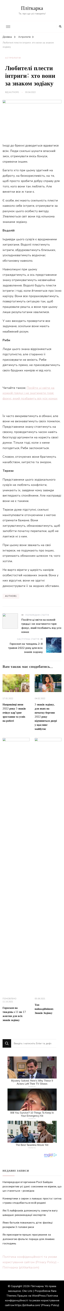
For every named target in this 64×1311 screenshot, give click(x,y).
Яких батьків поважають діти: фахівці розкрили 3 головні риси (28, 1225)
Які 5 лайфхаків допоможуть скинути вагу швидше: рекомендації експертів (30, 1213)
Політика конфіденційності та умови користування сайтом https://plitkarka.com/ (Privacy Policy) (32, 1300)
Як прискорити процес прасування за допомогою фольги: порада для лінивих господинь (29, 1239)
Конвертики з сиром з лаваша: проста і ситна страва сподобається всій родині (32, 1201)
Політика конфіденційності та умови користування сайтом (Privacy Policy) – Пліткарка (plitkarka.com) (31, 1262)
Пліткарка (32, 8)
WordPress (39, 1296)
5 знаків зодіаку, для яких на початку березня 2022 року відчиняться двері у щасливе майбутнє (46, 716)
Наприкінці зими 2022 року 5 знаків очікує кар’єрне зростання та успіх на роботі (14, 712)
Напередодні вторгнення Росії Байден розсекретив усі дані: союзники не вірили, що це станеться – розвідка (32, 1186)
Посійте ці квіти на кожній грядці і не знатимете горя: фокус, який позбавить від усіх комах (30, 393)
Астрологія (13, 57)
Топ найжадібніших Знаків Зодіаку (44, 1009)
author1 (14, 92)
